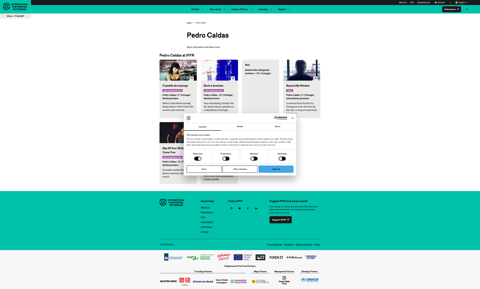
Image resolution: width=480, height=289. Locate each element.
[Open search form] (467, 9)
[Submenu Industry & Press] (251, 9)
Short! (289, 90)
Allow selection (240, 169)
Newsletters (207, 212)
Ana (247, 64)
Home (189, 23)
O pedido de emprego (175, 85)
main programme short (173, 90)
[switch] (226, 159)
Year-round (215, 9)
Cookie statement (274, 244)
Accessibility (207, 222)
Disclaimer (289, 244)
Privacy (317, 244)
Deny (204, 169)
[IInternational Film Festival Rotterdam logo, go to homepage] (15, 6)
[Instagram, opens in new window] (231, 208)
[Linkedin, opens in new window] (256, 208)
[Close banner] (293, 118)
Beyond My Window (298, 85)
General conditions (304, 244)
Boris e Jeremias (213, 85)
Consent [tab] (202, 127)
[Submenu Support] (290, 9)
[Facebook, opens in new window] (248, 208)
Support (282, 9)
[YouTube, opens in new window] (239, 208)
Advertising (206, 227)
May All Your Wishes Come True (174, 150)
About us (403, 2)
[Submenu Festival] (203, 9)
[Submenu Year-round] (224, 9)
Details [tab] (240, 126)
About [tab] (277, 126)
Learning (262, 9)
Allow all (276, 169)
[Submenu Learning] (271, 9)
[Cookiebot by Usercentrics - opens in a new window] (276, 118)
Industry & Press (239, 9)
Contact (205, 231)
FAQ (412, 2)
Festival (195, 9)
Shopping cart (423, 2)
